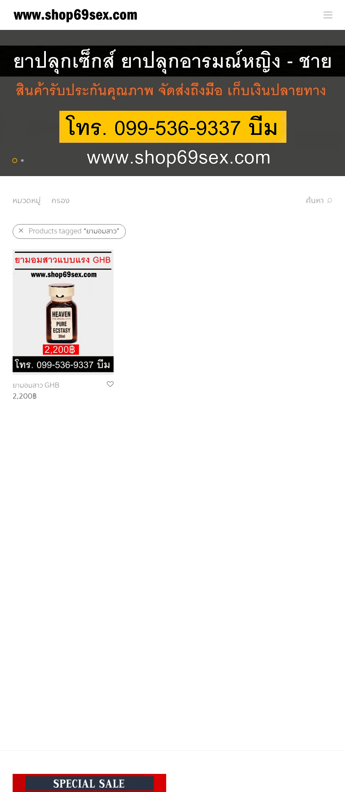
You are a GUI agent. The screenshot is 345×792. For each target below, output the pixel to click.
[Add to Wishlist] (110, 384)
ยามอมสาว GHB (36, 385)
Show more (26, 396)
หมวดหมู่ (27, 200)
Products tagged (74, 231)
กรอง (60, 200)
